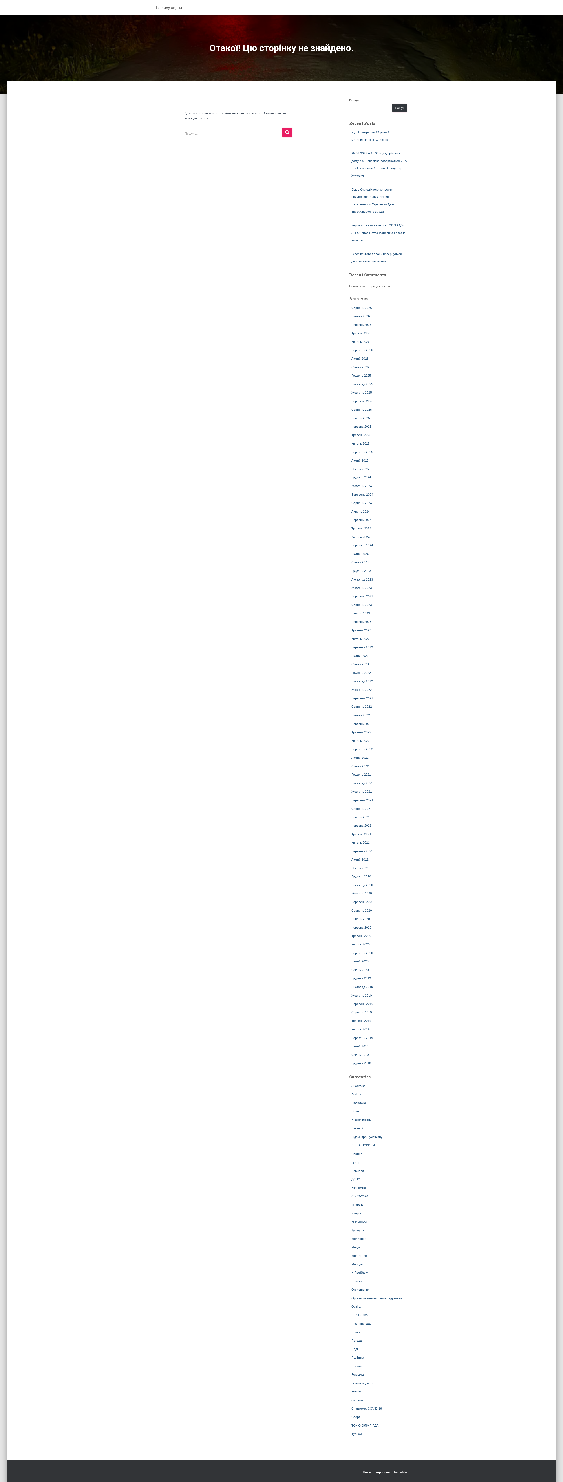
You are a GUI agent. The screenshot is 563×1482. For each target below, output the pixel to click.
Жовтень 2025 (361, 392)
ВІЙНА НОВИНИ (363, 1145)
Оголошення (360, 1289)
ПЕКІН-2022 (360, 1315)
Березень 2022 (362, 749)
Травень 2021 (361, 834)
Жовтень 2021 (361, 791)
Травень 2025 (361, 435)
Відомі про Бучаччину (366, 1137)
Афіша (356, 1094)
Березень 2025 (362, 452)
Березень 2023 (362, 647)
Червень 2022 (361, 723)
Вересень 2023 (362, 596)
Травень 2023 (361, 630)
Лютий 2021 (360, 859)
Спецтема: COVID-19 (366, 1408)
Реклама (357, 1374)
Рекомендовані (362, 1383)
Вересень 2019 (362, 1004)
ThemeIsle (399, 1472)
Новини (356, 1281)
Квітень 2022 (360, 740)
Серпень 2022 (361, 706)
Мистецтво (359, 1255)
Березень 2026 (362, 350)
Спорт (355, 1417)
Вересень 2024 (362, 494)
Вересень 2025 (362, 401)
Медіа (355, 1247)
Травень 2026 (361, 333)
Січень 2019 (360, 1055)
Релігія (356, 1391)
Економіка (358, 1187)
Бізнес (355, 1111)
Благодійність (361, 1119)
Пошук (354, 100)
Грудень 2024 (361, 477)
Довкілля (357, 1170)
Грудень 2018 (361, 1063)
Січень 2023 (360, 664)
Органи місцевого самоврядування (376, 1298)
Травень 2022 (361, 732)
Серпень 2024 (361, 503)
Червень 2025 (361, 426)
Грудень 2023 (361, 571)
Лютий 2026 (360, 358)
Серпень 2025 (361, 409)
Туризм (356, 1434)
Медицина (358, 1238)
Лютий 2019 (360, 1046)
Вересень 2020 (362, 902)
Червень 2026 (361, 324)
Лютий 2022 (360, 757)
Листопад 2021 (362, 783)
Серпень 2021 (361, 808)
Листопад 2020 (362, 885)
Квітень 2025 (360, 443)
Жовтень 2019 (361, 995)
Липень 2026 (360, 316)
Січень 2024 (360, 562)
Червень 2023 (361, 621)
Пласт (355, 1332)
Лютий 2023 (360, 656)
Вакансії (357, 1128)
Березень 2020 (362, 953)
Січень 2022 (360, 766)
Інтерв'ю (357, 1204)
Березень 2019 (362, 1038)
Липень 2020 (360, 919)
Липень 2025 (360, 418)
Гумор (355, 1162)
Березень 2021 (362, 851)
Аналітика (358, 1086)
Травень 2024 (361, 528)
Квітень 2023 (360, 639)
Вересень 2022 (362, 698)
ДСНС (355, 1179)
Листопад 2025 (362, 384)
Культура (357, 1230)
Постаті (356, 1366)
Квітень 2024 (360, 537)
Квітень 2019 (360, 1029)
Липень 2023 (360, 613)
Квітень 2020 (360, 944)
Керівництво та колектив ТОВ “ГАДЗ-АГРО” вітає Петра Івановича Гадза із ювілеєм (378, 232)
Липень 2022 (360, 715)
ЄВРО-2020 (359, 1196)
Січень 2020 (360, 970)
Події (355, 1349)
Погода (356, 1340)
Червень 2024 (361, 520)
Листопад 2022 (362, 681)
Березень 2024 (362, 545)
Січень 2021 (360, 868)
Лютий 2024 (360, 554)
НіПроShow (359, 1272)
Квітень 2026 (360, 341)
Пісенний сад (361, 1323)
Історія (356, 1213)
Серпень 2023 (361, 604)
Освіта (356, 1306)
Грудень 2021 (361, 774)
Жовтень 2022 (361, 689)
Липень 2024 (360, 511)
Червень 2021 (361, 825)
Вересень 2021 (362, 800)
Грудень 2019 (361, 978)
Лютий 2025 (360, 460)
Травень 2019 (361, 1020)
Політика (357, 1357)
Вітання (356, 1154)
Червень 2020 (361, 927)
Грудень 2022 (361, 672)
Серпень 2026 (361, 308)
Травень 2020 (361, 936)
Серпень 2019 (361, 1012)
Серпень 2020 (361, 910)
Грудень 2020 (361, 876)
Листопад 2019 (362, 987)
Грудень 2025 (361, 375)
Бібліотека (358, 1103)
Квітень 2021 (360, 842)
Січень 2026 (360, 367)
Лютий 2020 (360, 961)
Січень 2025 (360, 469)
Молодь (357, 1264)
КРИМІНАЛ (359, 1222)
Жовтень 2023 (361, 588)
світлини (357, 1400)
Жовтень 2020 (361, 893)
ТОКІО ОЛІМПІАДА (364, 1425)
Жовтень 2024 (361, 486)
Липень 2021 (360, 817)
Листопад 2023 (362, 579)
